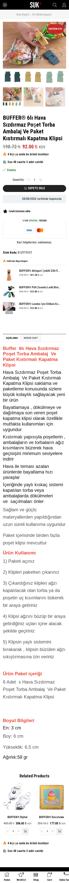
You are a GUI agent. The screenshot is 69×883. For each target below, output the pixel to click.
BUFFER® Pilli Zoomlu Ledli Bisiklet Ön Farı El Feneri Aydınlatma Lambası (40, 287)
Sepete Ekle (36, 188)
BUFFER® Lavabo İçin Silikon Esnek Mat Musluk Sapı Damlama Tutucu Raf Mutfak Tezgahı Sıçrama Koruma (40, 304)
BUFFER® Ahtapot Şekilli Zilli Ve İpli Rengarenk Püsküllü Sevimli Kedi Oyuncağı (40, 270)
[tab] (12, 337)
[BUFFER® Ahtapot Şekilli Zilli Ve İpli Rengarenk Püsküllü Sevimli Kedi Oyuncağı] (9, 275)
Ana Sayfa (22, 14)
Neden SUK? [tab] (31, 337)
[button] (7, 54)
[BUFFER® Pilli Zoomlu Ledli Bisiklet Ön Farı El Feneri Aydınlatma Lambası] (9, 291)
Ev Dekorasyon (42, 14)
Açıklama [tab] (12, 337)
